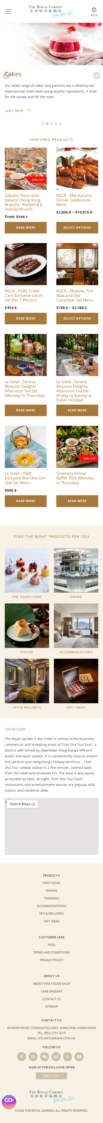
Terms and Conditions (51, 952)
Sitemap (51, 1006)
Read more (25, 228)
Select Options (77, 228)
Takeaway (51, 898)
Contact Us (51, 999)
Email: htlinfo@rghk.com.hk (51, 1038)
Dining (51, 890)
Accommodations (51, 906)
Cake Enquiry (51, 991)
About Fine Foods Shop (51, 983)
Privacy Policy (51, 960)
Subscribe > (51, 1075)
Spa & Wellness (51, 913)
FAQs (51, 944)
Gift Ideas (51, 921)
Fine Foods (51, 883)
